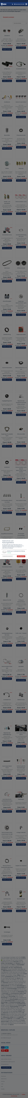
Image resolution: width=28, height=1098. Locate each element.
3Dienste (9, 552)
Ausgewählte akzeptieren (7, 556)
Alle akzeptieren (21, 556)
